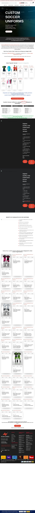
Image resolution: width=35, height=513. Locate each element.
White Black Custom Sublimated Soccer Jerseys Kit (28, 357)
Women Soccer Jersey (20, 81)
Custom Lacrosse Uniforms (21, 446)
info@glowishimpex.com (29, 157)
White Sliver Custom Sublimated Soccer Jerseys (6, 322)
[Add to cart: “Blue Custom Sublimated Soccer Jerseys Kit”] (25, 294)
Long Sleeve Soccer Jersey (20, 70)
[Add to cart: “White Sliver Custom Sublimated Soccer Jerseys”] (2, 318)
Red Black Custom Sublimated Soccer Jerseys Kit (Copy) (28, 334)
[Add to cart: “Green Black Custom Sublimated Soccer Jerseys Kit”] (14, 366)
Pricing (12, 437)
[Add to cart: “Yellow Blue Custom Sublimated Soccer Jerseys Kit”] (14, 294)
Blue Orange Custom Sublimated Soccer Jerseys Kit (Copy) (28, 285)
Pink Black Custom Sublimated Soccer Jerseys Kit (5, 273)
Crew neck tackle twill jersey (29, 441)
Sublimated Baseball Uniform (29, 444)
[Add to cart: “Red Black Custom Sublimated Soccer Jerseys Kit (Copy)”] (25, 330)
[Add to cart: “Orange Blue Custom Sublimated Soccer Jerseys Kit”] (2, 330)
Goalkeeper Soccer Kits (9, 74)
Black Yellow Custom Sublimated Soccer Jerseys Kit (17, 334)
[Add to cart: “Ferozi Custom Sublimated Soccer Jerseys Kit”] (25, 378)
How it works (13, 435)
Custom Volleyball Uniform (21, 452)
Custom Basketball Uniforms (21, 435)
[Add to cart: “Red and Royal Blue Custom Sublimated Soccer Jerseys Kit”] (14, 342)
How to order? (13, 436)
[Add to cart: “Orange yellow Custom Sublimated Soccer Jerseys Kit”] (25, 341)
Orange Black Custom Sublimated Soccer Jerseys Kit (28, 261)
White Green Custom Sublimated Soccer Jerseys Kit (17, 382)
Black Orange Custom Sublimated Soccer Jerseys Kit (6, 298)
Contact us (17, 0)
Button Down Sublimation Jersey (29, 437)
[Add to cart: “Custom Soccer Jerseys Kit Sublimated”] (14, 401)
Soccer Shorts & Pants (31, 69)
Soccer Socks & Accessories (3, 83)
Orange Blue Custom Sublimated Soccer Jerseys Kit (6, 334)
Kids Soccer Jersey (15, 74)
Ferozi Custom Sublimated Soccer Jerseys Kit (28, 382)
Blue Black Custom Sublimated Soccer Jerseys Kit (16, 261)
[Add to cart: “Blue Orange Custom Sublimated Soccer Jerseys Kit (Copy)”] (25, 281)
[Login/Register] (31, 3)
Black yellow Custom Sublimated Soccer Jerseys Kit (6, 285)
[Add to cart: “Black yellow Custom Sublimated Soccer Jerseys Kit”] (2, 281)
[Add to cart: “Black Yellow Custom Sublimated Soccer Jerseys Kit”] (14, 330)
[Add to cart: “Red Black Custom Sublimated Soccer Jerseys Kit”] (2, 389)
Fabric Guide (13, 441)
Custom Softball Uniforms (21, 439)
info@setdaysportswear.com (29, 201)
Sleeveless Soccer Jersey (25, 69)
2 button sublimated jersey (29, 439)
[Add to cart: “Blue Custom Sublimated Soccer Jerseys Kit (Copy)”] (25, 306)
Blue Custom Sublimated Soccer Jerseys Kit (28, 298)
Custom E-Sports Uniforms (21, 450)
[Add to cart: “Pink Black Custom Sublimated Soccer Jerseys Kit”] (2, 269)
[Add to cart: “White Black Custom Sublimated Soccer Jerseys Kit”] (25, 353)
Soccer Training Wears (9, 86)
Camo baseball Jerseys (28, 446)
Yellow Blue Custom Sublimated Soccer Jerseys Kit (17, 298)
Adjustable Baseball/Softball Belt (29, 435)
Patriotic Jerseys (28, 447)
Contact (12, 434)
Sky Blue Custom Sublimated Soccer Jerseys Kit (16, 285)
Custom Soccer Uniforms (21, 444)
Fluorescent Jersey (3, 73)
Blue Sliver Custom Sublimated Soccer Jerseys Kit (5, 357)
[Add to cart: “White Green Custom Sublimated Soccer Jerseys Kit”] (14, 378)
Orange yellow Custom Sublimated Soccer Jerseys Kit (28, 345)
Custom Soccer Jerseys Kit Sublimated (17, 405)
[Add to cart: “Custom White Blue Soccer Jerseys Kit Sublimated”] (25, 389)
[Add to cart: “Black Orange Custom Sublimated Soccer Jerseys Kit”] (2, 294)
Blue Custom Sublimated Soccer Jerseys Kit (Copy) (28, 310)
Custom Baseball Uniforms (21, 437)
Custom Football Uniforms (21, 441)
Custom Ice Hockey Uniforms (22, 443)
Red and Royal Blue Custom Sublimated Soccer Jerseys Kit (17, 346)
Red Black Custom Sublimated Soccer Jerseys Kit (5, 393)
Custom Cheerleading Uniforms (21, 448)
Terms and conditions (13, 446)
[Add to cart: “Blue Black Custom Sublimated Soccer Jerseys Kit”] (14, 257)
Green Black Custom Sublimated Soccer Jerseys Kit (17, 370)
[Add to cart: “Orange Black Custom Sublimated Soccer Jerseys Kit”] (25, 257)
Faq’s (12, 440)
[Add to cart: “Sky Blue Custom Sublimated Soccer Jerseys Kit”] (14, 281)
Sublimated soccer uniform (14, 81)
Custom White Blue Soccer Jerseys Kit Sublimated (28, 393)
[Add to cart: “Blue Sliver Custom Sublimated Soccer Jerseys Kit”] (2, 353)
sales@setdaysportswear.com (6, 446)
